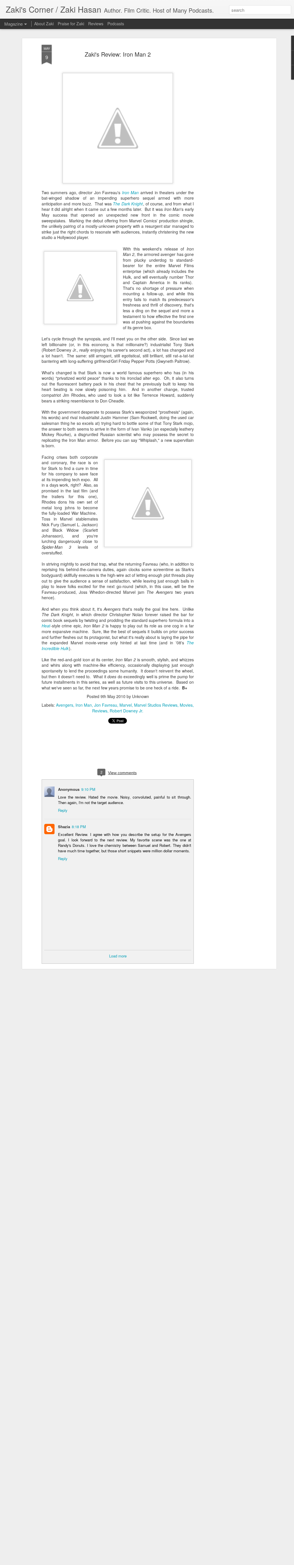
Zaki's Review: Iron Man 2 (118, 54)
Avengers (64, 705)
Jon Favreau (105, 705)
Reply (62, 810)
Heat (46, 626)
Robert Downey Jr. (126, 711)
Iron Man (130, 192)
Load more (118, 956)
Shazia (64, 826)
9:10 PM (88, 789)
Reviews (99, 711)
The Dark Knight (128, 204)
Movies (186, 705)
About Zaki (44, 23)
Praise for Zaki (71, 23)
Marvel (125, 705)
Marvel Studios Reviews (155, 705)
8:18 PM (79, 826)
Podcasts (115, 23)
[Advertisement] (225, 135)
